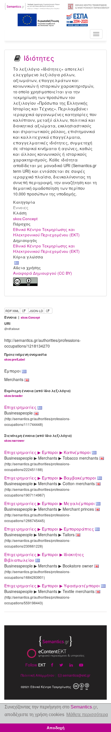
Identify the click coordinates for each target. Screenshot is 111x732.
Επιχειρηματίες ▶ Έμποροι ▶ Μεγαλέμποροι (50, 503)
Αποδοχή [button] (56, 727)
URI (11, 326)
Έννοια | (22, 317)
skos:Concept (25, 218)
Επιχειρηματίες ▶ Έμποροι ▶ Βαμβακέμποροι (50, 478)
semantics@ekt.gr (76, 675)
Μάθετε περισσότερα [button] (87, 714)
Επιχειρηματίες (21, 407)
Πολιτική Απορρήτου (37, 675)
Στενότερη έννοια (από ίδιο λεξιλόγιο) (38, 438)
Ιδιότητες (39, 58)
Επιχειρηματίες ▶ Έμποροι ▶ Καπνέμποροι (48, 452)
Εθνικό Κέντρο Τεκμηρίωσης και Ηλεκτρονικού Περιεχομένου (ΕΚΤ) (46, 232)
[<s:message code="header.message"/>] (32, 6)
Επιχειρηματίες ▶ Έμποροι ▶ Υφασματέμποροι (52, 585)
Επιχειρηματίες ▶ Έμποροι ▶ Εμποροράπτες (49, 529)
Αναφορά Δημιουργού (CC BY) (42, 273)
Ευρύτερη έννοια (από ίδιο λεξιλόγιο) (37, 393)
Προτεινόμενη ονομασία (25, 356)
